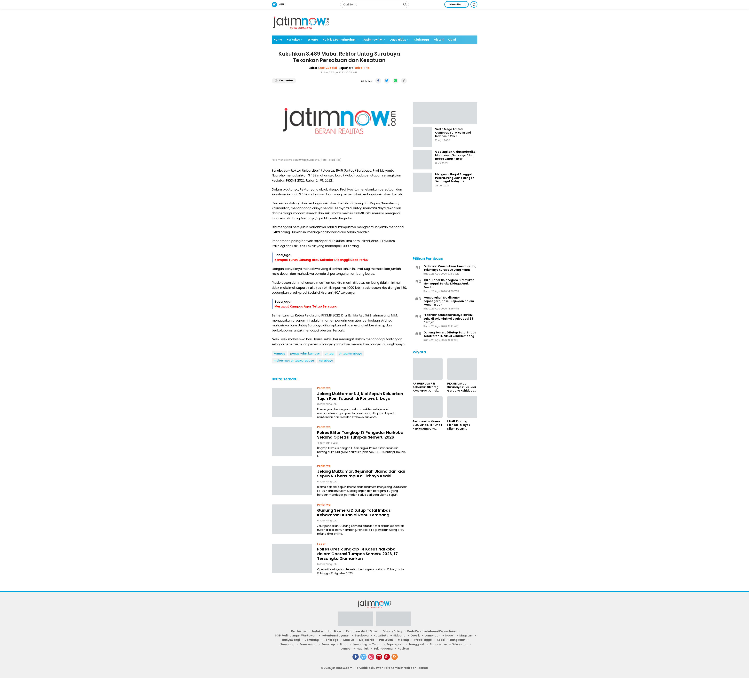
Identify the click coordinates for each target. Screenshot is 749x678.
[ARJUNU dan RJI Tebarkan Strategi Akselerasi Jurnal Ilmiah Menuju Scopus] (428, 369)
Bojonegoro (394, 644)
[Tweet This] (387, 81)
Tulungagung (383, 649)
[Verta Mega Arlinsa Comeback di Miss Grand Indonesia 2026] (422, 137)
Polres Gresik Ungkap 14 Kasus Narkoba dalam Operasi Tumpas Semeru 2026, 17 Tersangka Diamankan (357, 554)
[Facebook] (355, 657)
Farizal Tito (361, 68)
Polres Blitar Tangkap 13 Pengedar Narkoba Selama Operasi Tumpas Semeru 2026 (360, 435)
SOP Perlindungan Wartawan (295, 635)
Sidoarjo (399, 635)
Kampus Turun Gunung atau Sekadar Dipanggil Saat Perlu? (321, 260)
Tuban (376, 644)
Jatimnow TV (372, 40)
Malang (403, 640)
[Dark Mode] (473, 4)
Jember (346, 649)
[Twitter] (363, 657)
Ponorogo (331, 640)
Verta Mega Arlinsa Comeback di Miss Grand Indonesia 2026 (453, 132)
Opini (452, 40)
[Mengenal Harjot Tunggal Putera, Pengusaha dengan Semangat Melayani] (422, 182)
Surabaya (326, 360)
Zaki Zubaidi (328, 68)
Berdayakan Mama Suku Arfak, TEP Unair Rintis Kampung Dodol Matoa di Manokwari (427, 425)
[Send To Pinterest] (404, 81)
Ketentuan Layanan (335, 635)
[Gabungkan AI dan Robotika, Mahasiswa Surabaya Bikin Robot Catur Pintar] (422, 159)
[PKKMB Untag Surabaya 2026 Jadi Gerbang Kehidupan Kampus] (462, 369)
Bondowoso (438, 644)
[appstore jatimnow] (393, 620)
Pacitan (403, 649)
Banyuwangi (291, 640)
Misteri (439, 40)
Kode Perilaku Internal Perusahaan (432, 631)
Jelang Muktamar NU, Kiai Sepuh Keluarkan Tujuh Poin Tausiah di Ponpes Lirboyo (360, 396)
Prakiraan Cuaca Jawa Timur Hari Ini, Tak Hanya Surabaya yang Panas (449, 267)
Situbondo (459, 644)
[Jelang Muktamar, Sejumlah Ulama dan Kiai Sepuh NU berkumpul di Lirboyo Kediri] (292, 480)
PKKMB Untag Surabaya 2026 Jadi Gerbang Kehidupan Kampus (461, 387)
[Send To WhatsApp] (395, 81)
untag (329, 353)
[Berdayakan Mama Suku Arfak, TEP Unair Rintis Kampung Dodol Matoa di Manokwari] (428, 407)
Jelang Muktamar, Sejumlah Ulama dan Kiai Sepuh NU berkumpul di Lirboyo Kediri (361, 473)
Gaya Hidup (398, 40)
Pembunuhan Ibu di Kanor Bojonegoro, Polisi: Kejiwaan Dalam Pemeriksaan (448, 301)
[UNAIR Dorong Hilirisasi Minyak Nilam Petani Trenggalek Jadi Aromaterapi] (462, 407)
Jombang (312, 640)
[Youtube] (379, 657)
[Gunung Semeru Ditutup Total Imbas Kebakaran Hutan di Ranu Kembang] (292, 519)
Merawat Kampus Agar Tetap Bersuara (305, 306)
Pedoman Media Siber (361, 631)
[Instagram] (371, 657)
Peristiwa (293, 40)
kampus (279, 353)
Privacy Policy (392, 631)
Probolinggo (423, 640)
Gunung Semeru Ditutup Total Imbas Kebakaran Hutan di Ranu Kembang (354, 512)
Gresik (415, 635)
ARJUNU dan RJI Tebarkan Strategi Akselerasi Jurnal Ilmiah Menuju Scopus (426, 387)
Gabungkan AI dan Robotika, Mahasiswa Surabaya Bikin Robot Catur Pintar (455, 155)
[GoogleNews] (387, 657)
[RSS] (394, 657)
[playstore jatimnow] (355, 620)
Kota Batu (381, 635)
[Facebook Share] (378, 81)
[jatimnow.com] (301, 22)
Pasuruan (386, 640)
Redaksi (317, 631)
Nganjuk (362, 649)
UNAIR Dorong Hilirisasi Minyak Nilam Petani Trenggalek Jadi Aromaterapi (458, 425)
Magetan (466, 635)
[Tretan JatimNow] (445, 113)
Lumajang (360, 644)
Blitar (344, 644)
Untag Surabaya (350, 353)
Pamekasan (307, 644)
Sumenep (328, 644)
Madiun (348, 640)
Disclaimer (298, 631)
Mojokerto (366, 640)
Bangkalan (458, 640)
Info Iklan (334, 631)
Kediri (441, 640)
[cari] (405, 5)
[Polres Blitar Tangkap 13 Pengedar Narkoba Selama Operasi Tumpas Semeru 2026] (292, 441)
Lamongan (432, 635)
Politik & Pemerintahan (339, 40)
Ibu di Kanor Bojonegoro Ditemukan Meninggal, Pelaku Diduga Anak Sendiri (448, 283)
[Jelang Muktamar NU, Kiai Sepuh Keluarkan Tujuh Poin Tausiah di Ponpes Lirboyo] (292, 402)
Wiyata (313, 40)
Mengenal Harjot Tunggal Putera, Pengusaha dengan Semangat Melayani (454, 178)
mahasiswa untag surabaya (294, 360)
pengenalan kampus (305, 353)
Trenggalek (416, 644)
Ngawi (449, 635)
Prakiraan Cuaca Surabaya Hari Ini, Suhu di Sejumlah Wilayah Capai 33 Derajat (448, 318)
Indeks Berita (456, 4)
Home (278, 40)
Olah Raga (421, 40)
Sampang (287, 644)
